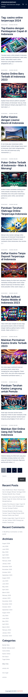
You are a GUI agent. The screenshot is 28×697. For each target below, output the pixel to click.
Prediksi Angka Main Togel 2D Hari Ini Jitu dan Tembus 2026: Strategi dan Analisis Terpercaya (13, 520)
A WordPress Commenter (9, 532)
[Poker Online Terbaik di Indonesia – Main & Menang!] (14, 179)
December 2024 (7, 601)
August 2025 (6, 578)
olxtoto (4, 677)
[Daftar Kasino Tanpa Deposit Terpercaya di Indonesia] (14, 270)
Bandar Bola (5, 645)
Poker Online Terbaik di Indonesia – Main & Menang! (13, 165)
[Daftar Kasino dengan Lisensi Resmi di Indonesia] (14, 133)
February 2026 (6, 560)
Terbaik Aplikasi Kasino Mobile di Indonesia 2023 (11, 299)
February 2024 (6, 630)
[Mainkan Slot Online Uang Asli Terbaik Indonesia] (14, 445)
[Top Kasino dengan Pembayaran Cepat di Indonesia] (14, 45)
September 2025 (7, 575)
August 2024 (6, 612)
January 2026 (6, 563)
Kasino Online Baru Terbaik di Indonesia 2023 (13, 76)
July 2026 (5, 546)
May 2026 (5, 552)
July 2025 (5, 581)
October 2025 (6, 572)
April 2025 (5, 589)
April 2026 (5, 555)
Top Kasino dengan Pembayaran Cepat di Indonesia (14, 31)
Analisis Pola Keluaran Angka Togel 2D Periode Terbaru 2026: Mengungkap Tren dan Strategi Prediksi (13, 506)
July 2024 (5, 615)
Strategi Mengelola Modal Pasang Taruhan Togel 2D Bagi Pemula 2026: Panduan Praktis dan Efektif (13, 513)
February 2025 (6, 595)
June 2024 (5, 618)
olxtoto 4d (5, 668)
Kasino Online (13, 24)
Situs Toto (5, 664)
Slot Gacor (5, 656)
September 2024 (7, 610)
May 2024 (5, 621)
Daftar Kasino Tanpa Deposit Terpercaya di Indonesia (13, 256)
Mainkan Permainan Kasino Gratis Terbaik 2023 (14, 343)
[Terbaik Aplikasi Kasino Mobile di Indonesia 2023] (14, 313)
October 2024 (6, 607)
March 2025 (5, 592)
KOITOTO (20, 691)
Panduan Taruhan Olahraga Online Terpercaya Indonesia (14, 210)
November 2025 (7, 569)
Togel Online (6, 659)
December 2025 (7, 566)
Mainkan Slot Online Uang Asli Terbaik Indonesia (13, 431)
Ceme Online (6, 651)
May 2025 (5, 586)
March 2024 (5, 627)
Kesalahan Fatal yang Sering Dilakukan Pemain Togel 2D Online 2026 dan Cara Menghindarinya (14, 499)
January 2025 (6, 598)
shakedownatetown (8, 2)
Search (4, 476)
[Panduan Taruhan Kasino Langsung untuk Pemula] (14, 402)
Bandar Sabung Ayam (8, 648)
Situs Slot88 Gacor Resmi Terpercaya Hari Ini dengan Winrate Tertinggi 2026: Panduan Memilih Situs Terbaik (14, 492)
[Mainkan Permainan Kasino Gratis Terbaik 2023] (14, 356)
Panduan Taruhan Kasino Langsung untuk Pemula (11, 388)
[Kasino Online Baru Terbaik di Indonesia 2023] (14, 90)
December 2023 (7, 635)
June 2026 (5, 549)
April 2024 (5, 624)
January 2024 (6, 633)
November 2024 (7, 604)
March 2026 (5, 558)
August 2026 (6, 543)
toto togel (5, 673)
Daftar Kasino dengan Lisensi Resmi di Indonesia (12, 119)
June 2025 (5, 584)
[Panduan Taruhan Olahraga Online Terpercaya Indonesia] (14, 224)
